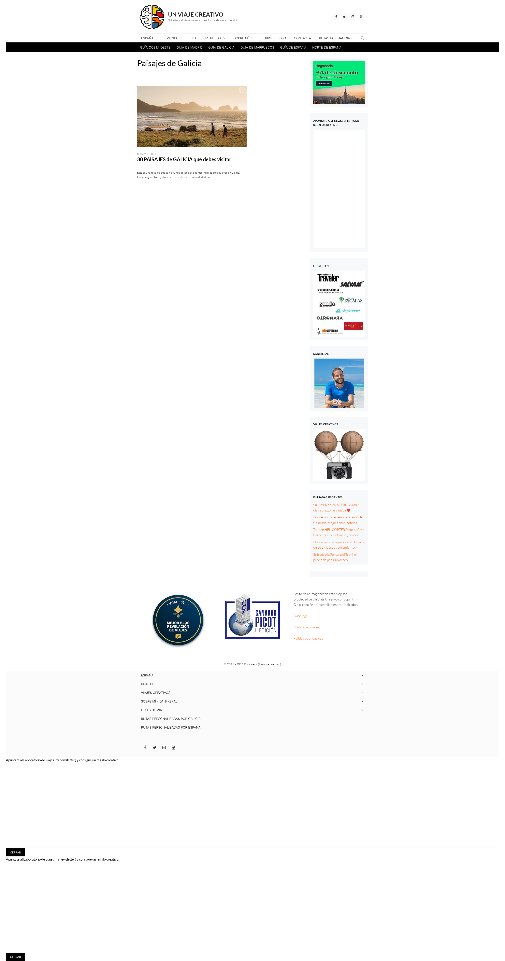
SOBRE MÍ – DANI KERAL (159, 701)
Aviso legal (301, 616)
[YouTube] (361, 16)
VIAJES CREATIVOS (206, 38)
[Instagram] (352, 16)
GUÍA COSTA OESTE (155, 47)
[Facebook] (336, 16)
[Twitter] (344, 16)
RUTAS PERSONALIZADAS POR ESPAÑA (171, 727)
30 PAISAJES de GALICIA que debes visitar (184, 159)
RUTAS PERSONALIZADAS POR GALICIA (171, 719)
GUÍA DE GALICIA (221, 47)
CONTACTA (302, 38)
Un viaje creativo (195, 14)
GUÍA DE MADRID (189, 47)
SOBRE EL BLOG (274, 38)
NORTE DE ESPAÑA (326, 47)
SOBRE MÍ (241, 38)
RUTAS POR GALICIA (334, 38)
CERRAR (15, 852)
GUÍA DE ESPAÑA (293, 47)
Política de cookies (306, 627)
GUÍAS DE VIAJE (153, 710)
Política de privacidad (308, 638)
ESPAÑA (147, 38)
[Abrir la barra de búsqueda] (362, 38)
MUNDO (172, 38)
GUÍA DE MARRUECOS (257, 47)
